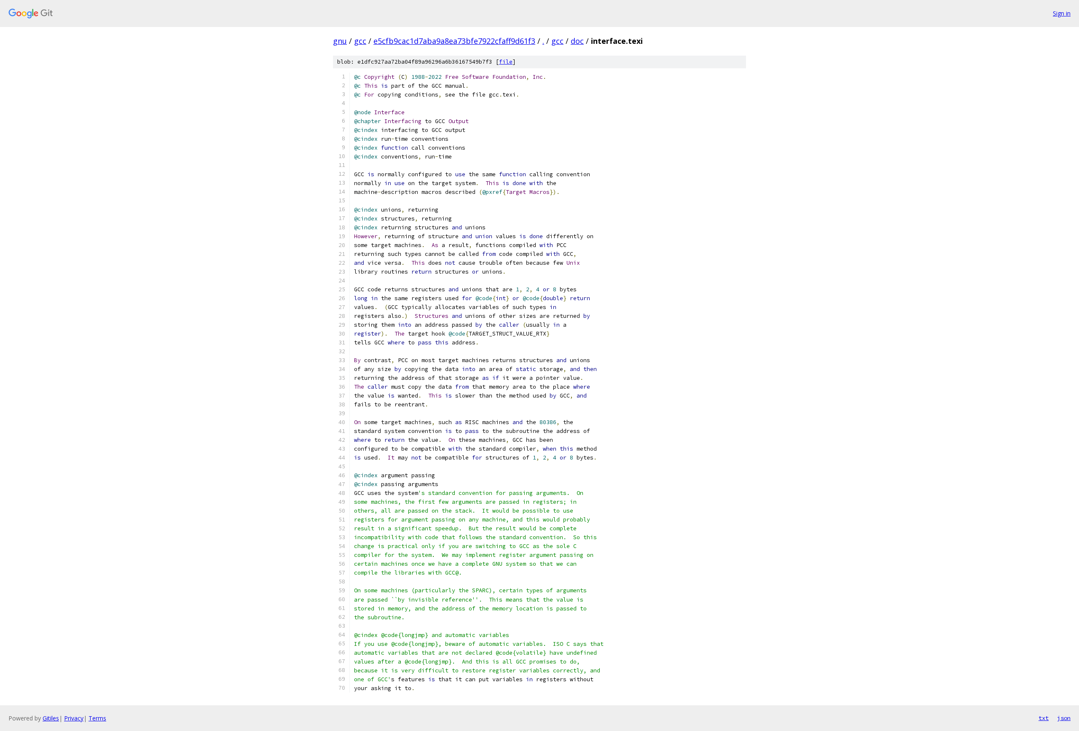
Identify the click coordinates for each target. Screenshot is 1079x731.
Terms (97, 718)
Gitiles (51, 718)
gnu (340, 41)
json (1064, 718)
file (506, 61)
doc (577, 41)
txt (1044, 718)
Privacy (73, 718)
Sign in (1062, 13)
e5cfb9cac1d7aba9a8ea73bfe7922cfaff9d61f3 (454, 41)
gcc (360, 41)
